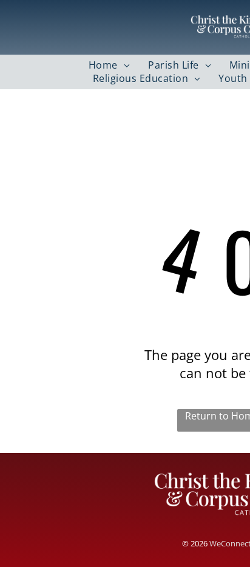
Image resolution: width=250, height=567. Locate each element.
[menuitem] (109, 65)
